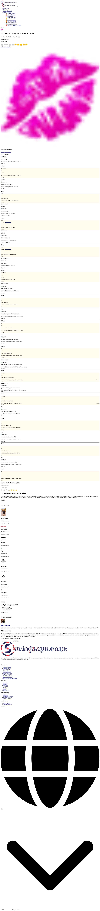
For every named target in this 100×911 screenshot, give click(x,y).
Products (2, 46)
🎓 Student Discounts (10, 13)
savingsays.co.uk (7, 909)
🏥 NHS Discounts (10, 16)
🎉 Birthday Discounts (11, 20)
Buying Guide (6, 8)
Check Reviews (7, 46)
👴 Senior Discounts (10, 18)
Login (3, 27)
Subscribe (16, 640)
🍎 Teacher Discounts (11, 14)
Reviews (5, 9)
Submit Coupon (4, 612)
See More (3, 602)
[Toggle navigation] (17, 6)
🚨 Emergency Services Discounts (13, 25)
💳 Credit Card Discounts (11, 22)
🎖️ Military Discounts (11, 17)
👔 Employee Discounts (11, 24)
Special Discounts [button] (7, 12)
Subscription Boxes (7, 11)
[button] (50, 809)
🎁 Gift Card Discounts (11, 21)
